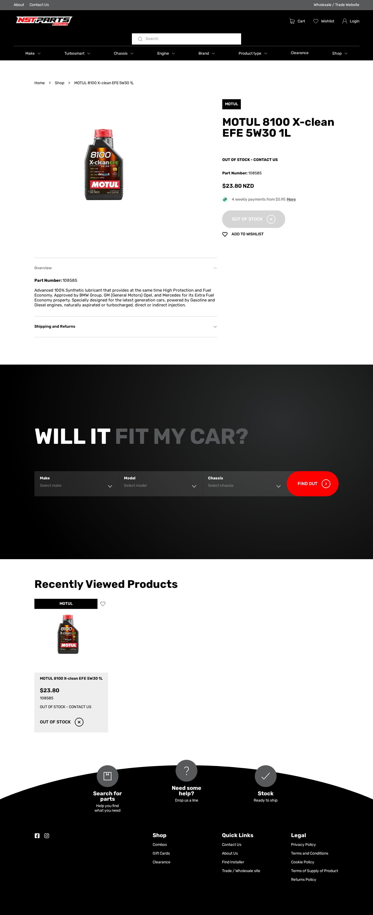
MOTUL (66, 604)
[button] (33, 53)
